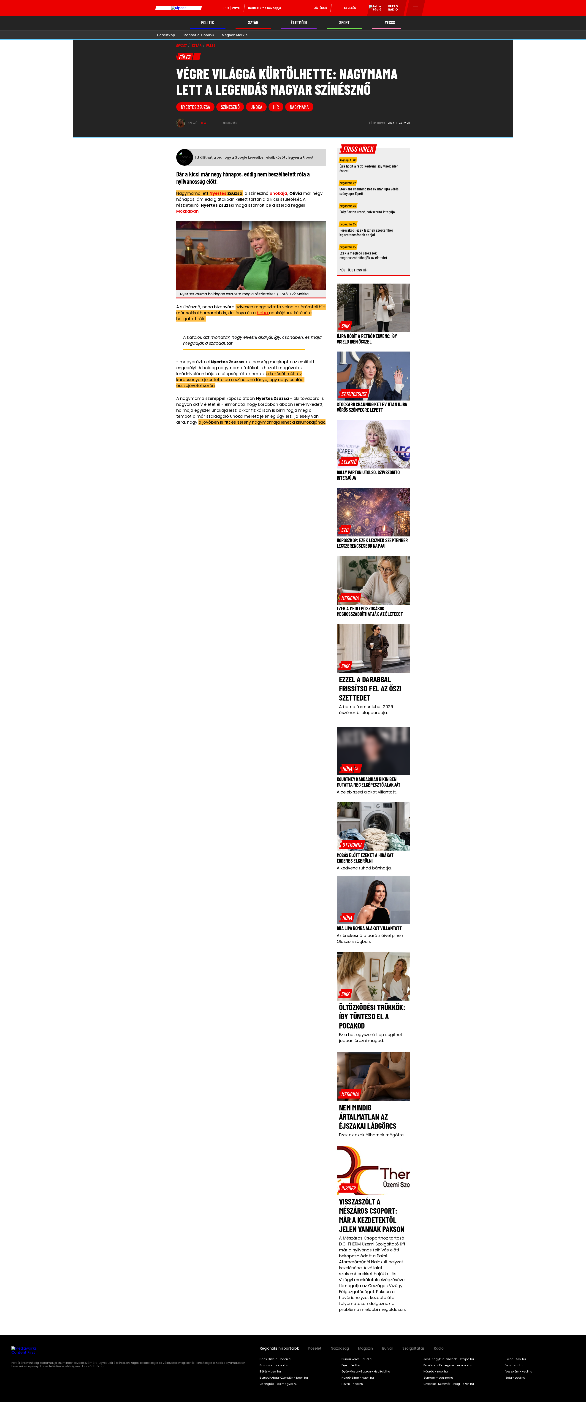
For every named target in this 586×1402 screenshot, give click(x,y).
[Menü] (415, 8)
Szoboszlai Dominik (198, 35)
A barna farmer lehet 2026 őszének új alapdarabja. (366, 709)
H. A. (203, 123)
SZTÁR (253, 22)
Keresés (350, 8)
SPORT (344, 22)
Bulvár (387, 1348)
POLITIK (207, 22)
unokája (278, 193)
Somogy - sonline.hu (438, 1378)
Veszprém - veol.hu (518, 1371)
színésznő (230, 107)
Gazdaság (340, 1348)
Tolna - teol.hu (515, 1359)
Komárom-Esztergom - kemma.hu (447, 1365)
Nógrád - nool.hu (435, 1371)
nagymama (299, 107)
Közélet (315, 1348)
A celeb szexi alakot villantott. (366, 792)
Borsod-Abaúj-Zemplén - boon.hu (284, 1378)
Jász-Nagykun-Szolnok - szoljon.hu (448, 1359)
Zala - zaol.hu (515, 1378)
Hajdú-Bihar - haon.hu (358, 1378)
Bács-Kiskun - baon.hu (276, 1359)
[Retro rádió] (373, 8)
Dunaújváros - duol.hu (357, 1359)
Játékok (320, 8)
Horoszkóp (166, 35)
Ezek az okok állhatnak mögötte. (371, 1135)
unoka (256, 107)
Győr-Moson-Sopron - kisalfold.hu (366, 1371)
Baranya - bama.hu (274, 1365)
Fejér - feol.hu (351, 1365)
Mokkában (187, 211)
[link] (345, 325)
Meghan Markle (234, 35)
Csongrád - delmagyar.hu (279, 1384)
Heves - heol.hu (352, 1384)
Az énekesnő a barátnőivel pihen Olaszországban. (370, 938)
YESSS (390, 22)
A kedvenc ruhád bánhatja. (364, 868)
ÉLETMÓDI (299, 22)
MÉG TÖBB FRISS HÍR (353, 269)
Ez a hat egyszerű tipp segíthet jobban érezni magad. (370, 1037)
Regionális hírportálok (279, 1348)
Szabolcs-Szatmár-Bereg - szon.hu (448, 1384)
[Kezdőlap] (178, 8)
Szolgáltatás (413, 1348)
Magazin (365, 1348)
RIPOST (181, 45)
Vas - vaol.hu (514, 1365)
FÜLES (210, 45)
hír (276, 107)
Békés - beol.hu (270, 1371)
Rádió (439, 1348)
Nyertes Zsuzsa (195, 107)
